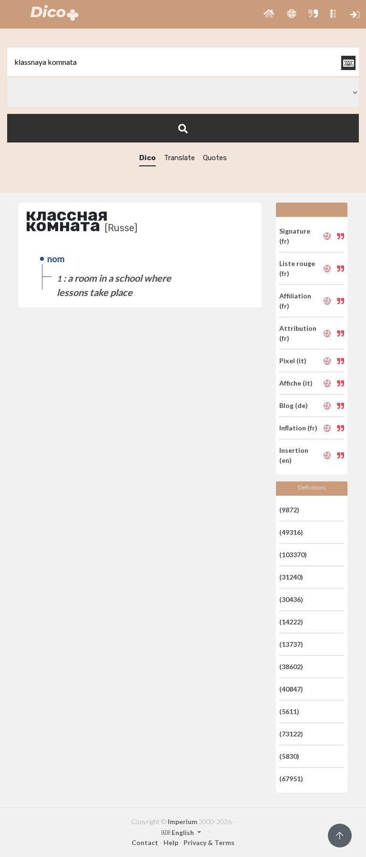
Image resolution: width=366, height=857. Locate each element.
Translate (179, 157)
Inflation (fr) (298, 428)
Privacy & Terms (208, 842)
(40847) (291, 689)
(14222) (291, 622)
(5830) (289, 756)
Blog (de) (293, 405)
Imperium (182, 821)
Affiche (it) (296, 383)
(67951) (291, 779)
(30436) (291, 599)
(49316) (291, 532)
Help (170, 842)
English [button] (182, 832)
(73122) (291, 734)
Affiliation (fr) (295, 301)
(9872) (289, 510)
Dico (147, 157)
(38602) (291, 667)
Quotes (215, 157)
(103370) (293, 555)
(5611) (289, 711)
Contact (145, 842)
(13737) (291, 644)
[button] (269, 14)
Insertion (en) (293, 455)
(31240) (291, 577)
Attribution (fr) (297, 333)
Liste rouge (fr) (297, 268)
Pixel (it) (292, 361)
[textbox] (183, 62)
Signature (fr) (294, 236)
